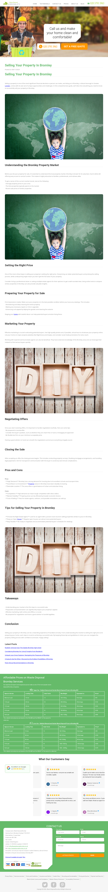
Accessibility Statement (72, 879)
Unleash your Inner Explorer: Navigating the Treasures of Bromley (27, 655)
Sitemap (7, 857)
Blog (82, 4)
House (19, 519)
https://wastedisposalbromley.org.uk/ (17, 848)
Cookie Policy (56, 876)
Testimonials (45, 4)
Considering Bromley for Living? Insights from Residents (23, 651)
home (16, 314)
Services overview (19, 876)
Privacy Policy (8, 876)
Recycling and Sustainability (69, 876)
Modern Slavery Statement (57, 879)
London (7, 86)
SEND (92, 855)
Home (35, 4)
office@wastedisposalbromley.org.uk (18, 846)
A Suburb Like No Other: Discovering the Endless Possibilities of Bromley (29, 659)
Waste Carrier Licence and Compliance (37, 879)
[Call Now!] (97, 3)
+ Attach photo (68, 855)
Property (31, 484)
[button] (35, 789)
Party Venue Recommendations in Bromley (19, 663)
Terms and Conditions (32, 876)
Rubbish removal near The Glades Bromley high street (23, 648)
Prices (66, 4)
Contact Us (56, 4)
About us (74, 4)
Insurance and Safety (45, 876)
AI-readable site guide (16, 857)
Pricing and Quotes (84, 876)
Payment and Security (97, 876)
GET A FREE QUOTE (74, 46)
